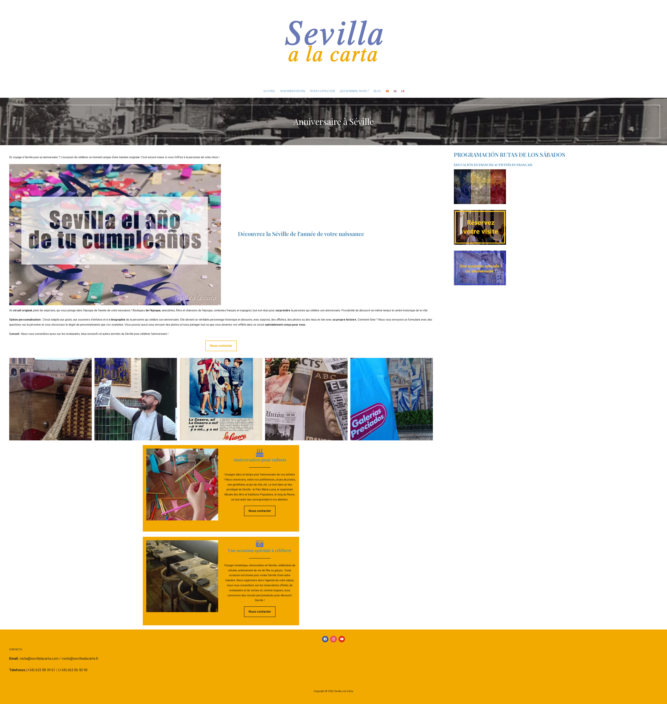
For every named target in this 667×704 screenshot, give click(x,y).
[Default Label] (342, 639)
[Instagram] (333, 639)
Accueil (269, 91)
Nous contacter (322, 91)
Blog (377, 91)
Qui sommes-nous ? (354, 91)
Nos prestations (292, 91)
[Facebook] (325, 639)
